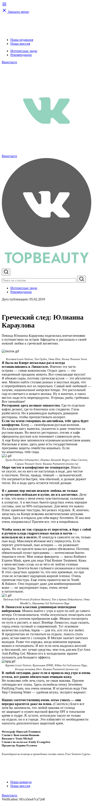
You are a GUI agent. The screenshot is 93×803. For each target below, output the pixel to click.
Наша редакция (21, 40)
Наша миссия (20, 43)
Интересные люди (23, 51)
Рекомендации (21, 55)
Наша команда (21, 782)
